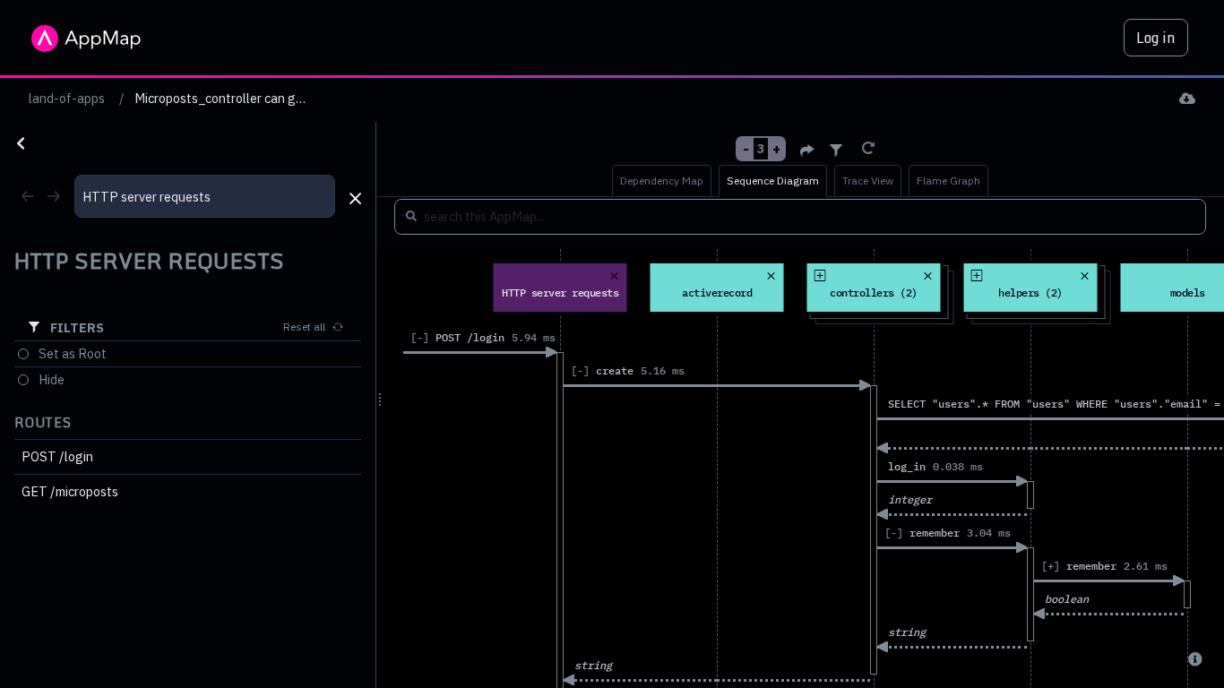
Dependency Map (661, 180)
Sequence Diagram (773, 180)
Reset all (304, 326)
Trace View (867, 180)
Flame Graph (948, 180)
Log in (1156, 37)
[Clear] (868, 148)
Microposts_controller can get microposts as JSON (279, 98)
